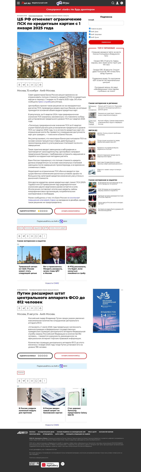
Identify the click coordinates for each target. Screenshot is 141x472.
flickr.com (37, 79)
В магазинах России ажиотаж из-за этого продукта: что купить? (110, 183)
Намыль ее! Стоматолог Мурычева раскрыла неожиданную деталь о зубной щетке (110, 107)
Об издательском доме (46, 432)
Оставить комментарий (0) (70, 211)
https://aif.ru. (35, 454)
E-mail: (91, 20)
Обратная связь (34, 434)
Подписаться (106, 42)
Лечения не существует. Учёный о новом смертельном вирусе (109, 114)
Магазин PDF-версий (106, 432)
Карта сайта (59, 434)
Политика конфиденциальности (38, 457)
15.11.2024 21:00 (22, 16)
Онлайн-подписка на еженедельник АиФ (71, 432)
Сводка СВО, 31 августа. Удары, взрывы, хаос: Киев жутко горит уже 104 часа (106, 63)
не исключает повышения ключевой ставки (54, 199)
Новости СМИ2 (52, 283)
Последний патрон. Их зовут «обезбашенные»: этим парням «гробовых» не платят (106, 89)
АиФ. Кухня (95, 37)
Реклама (32, 432)
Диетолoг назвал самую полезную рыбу (109, 170)
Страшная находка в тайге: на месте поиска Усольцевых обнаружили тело (106, 54)
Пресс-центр (92, 432)
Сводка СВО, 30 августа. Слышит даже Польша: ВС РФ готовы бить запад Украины (106, 71)
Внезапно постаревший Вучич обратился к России (107, 148)
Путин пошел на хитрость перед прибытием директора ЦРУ (108, 141)
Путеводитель (48, 434)
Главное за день (96, 29)
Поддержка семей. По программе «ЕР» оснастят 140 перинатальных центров (106, 80)
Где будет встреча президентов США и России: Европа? (110, 196)
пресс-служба (44, 102)
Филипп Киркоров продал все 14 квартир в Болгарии (108, 155)
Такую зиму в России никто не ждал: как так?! (110, 203)
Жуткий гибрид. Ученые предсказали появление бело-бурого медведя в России (111, 122)
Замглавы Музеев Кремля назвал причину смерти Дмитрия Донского (109, 163)
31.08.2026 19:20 (22, 290)
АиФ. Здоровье (96, 34)
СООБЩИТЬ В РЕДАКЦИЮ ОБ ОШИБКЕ (78, 434)
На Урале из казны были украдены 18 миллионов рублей (110, 210)
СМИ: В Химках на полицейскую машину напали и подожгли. (109, 190)
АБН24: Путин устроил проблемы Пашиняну (109, 134)
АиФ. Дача (94, 31)
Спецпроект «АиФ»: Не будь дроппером (70, 9)
